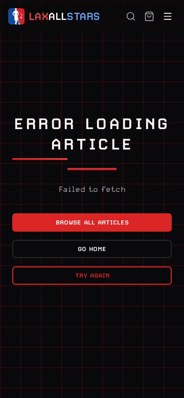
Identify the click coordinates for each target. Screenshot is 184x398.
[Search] (131, 16)
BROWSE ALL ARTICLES (92, 222)
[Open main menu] (167, 16)
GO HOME (92, 249)
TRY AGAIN (92, 275)
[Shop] (149, 16)
